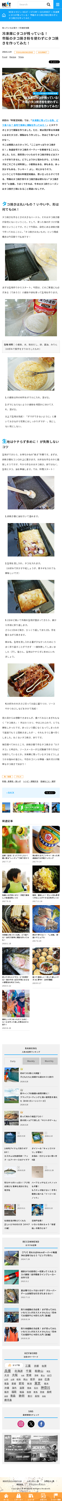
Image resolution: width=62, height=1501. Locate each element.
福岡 (14, 1391)
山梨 (12, 1379)
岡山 (25, 1379)
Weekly (31, 1061)
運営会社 (19, 1484)
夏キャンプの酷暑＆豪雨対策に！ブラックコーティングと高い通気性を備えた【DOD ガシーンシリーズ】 (39, 1097)
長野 (6, 1396)
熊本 (29, 1388)
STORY (34, 11)
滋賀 (22, 1387)
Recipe (13, 57)
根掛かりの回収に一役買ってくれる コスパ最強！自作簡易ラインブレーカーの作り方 (38, 1274)
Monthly (49, 1061)
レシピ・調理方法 (30, 781)
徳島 (6, 1383)
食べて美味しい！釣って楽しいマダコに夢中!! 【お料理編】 (45, 978)
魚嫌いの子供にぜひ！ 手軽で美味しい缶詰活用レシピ (15, 896)
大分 (6, 1375)
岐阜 (19, 1379)
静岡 (21, 1395)
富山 (43, 1375)
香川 (30, 1396)
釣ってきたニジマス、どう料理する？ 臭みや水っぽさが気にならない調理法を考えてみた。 (15, 979)
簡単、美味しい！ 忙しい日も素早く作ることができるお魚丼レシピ (45, 896)
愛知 (21, 1383)
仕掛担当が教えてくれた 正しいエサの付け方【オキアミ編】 (17, 1224)
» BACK (10, 792)
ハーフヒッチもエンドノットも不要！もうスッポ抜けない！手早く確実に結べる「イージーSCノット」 (44, 1190)
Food (4, 57)
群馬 (35, 1392)
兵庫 (7, 1370)
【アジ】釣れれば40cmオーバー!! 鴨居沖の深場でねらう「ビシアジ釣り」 (39, 1254)
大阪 (15, 1375)
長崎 (49, 1391)
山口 (49, 1375)
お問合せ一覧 (49, 1481)
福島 (22, 1392)
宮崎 (36, 1375)
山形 (6, 1379)
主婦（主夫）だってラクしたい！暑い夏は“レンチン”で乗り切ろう (15, 856)
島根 (40, 1379)
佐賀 (44, 1366)
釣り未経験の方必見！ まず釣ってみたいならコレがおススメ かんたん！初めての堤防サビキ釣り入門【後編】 (38, 1312)
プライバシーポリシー (37, 1484)
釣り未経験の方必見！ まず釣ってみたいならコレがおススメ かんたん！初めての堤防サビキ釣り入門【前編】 (38, 1331)
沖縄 (6, 1388)
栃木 (46, 1383)
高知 (37, 1396)
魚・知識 (7, 776)
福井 (6, 1392)
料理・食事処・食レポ (11, 781)
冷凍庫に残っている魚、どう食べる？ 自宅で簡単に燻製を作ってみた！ (15, 937)
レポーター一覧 (33, 1481)
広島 (47, 1379)
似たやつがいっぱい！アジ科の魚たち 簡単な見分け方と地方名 (17, 1186)
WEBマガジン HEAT (18, 11)
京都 (36, 1365)
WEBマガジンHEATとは (12, 1481)
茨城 (42, 1392)
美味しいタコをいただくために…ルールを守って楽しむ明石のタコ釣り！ (15, 1022)
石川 (36, 1388)
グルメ (18, 776)
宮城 (28, 1375)
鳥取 (44, 1396)
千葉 (28, 1371)
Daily (13, 1061)
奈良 (22, 1375)
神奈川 (45, 1387)
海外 (14, 1388)
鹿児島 (8, 1399)
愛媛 (14, 1383)
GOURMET (45, 11)
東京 (37, 1383)
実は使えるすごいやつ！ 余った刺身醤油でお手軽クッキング (45, 856)
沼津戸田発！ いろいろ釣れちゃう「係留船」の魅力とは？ (43, 1224)
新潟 (29, 1383)
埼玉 (48, 1371)
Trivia (21, 57)
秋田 (29, 1392)
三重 (28, 1365)
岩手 (32, 1379)
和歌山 (39, 1370)
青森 (13, 1395)
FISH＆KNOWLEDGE (24, 52)
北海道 (19, 1370)
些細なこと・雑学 (48, 781)
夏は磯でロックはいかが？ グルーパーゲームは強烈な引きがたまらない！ (38, 1292)
